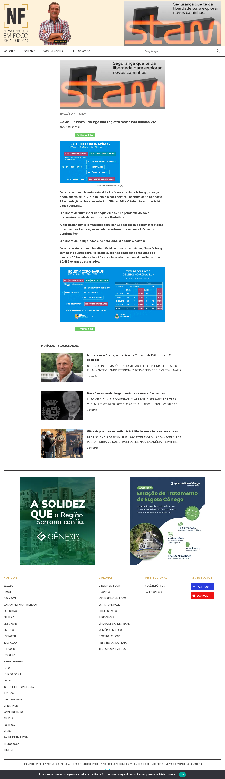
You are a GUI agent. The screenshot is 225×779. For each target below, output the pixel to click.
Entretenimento (14, 661)
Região (8, 731)
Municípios (11, 705)
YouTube (202, 595)
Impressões (106, 617)
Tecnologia (11, 743)
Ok (182, 774)
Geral (7, 680)
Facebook (203, 587)
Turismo (9, 750)
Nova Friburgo (77, 114)
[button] (218, 51)
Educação (10, 642)
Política (9, 724)
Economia (10, 636)
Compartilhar (86, 135)
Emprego (9, 655)
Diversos (9, 630)
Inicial (63, 114)
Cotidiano (10, 611)
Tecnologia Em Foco (112, 649)
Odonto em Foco (110, 636)
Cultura (9, 617)
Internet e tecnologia (19, 687)
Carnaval (10, 598)
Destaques (11, 623)
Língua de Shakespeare (114, 623)
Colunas (29, 51)
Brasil (8, 592)
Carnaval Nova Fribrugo (20, 604)
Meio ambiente (13, 699)
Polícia (8, 718)
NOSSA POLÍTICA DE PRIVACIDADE (38, 764)
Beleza (8, 585)
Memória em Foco (110, 630)
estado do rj (12, 674)
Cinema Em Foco (109, 585)
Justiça (9, 693)
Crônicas (105, 592)
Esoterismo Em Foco (112, 598)
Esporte (9, 668)
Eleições (9, 649)
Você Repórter (53, 51)
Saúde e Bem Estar (16, 737)
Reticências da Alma (113, 642)
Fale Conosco (81, 51)
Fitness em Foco (109, 611)
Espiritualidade (109, 604)
